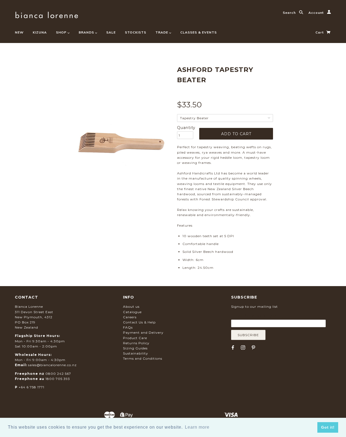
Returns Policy (136, 343)
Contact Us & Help (139, 322)
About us (131, 306)
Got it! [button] (328, 427)
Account (316, 13)
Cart (320, 32)
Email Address (257, 315)
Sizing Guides (135, 348)
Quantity (185, 127)
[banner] (46, 14)
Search (290, 13)
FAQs (128, 327)
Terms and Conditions (142, 358)
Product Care (135, 338)
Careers (130, 317)
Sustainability (135, 353)
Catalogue (132, 312)
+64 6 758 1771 (31, 387)
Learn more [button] (197, 427)
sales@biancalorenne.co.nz (52, 365)
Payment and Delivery (143, 332)
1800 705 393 (57, 379)
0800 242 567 (58, 374)
